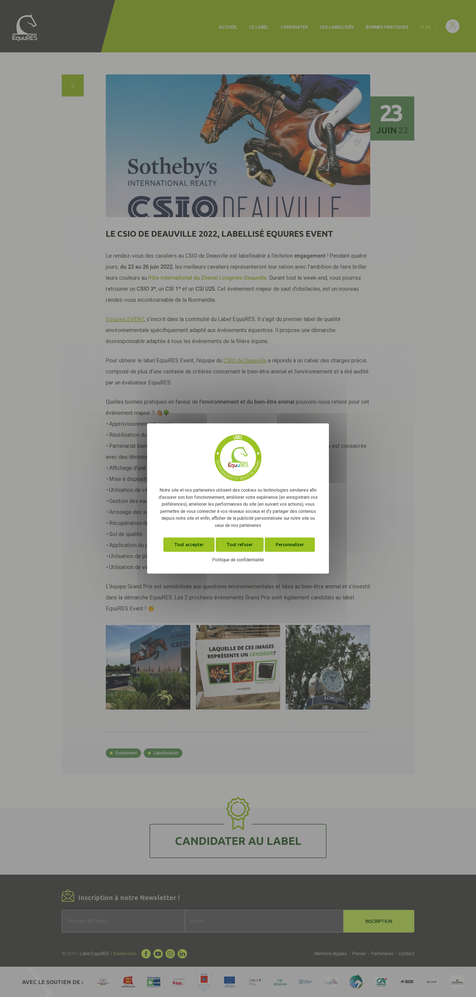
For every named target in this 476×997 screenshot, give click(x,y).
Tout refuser (240, 544)
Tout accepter (189, 544)
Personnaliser (290, 544)
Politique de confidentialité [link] (238, 559)
